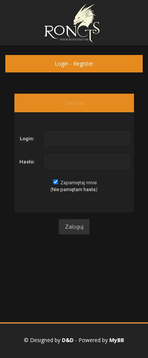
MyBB (116, 340)
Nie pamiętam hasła (74, 189)
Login (61, 63)
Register (83, 63)
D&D (68, 340)
